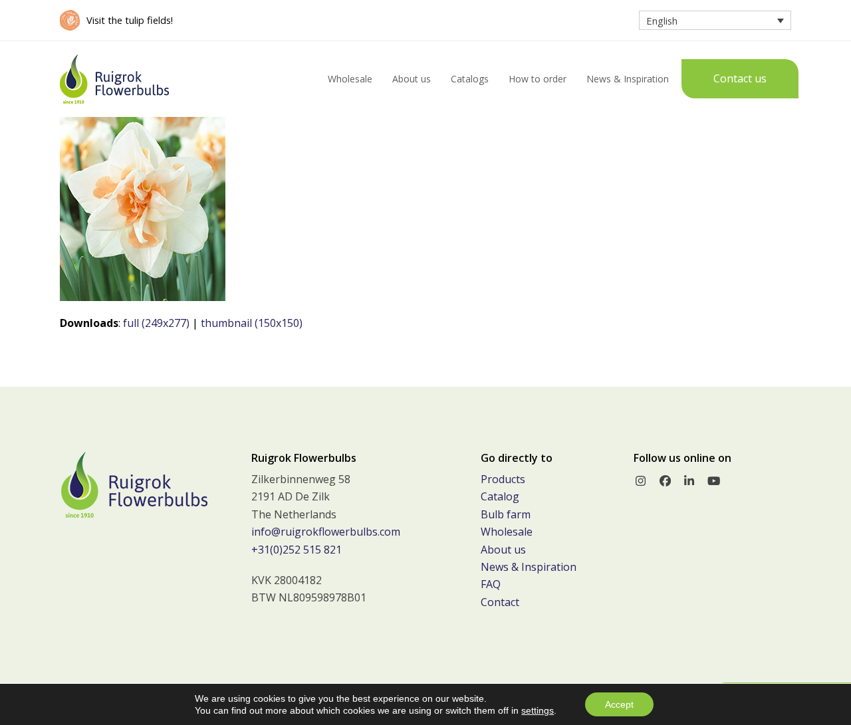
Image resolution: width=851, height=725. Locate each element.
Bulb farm (506, 514)
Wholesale (507, 531)
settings (537, 710)
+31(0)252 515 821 (296, 549)
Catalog (500, 496)
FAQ (491, 584)
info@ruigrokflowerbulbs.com (325, 531)
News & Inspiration (528, 567)
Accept (619, 704)
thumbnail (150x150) (252, 323)
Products (503, 479)
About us (503, 549)
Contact (500, 602)
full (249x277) (156, 323)
